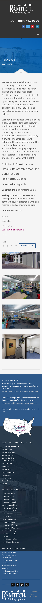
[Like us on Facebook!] (13, 584)
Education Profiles (10, 499)
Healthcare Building (9, 531)
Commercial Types (10, 522)
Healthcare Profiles (10, 539)
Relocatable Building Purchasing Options (11, 572)
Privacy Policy (6, 475)
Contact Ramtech (8, 472)
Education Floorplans (11, 502)
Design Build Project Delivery (11, 561)
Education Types (9, 496)
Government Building (9, 505)
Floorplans (5, 466)
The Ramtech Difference (10, 446)
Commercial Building (9, 519)
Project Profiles (7, 463)
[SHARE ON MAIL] (16, 245)
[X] (28, 26)
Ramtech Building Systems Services (8, 459)
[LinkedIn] (37, 26)
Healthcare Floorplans (11, 542)
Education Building (8, 493)
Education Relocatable (13, 229)
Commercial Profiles (11, 525)
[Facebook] (23, 26)
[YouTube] (32, 26)
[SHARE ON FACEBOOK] (7, 245)
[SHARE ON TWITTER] (3, 245)
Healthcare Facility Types (10, 535)
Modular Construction (9, 552)
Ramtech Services (8, 455)
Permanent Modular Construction (9, 556)
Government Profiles (11, 511)
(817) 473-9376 (28, 21)
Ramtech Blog (6, 469)
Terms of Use (6, 478)
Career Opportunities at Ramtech (10, 482)
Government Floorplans (8, 515)
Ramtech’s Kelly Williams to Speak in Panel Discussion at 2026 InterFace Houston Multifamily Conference (20, 386)
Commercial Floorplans (12, 528)
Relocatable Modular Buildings (9, 567)
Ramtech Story (7, 449)
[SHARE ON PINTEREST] (11, 245)
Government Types (10, 508)
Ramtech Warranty (8, 452)
